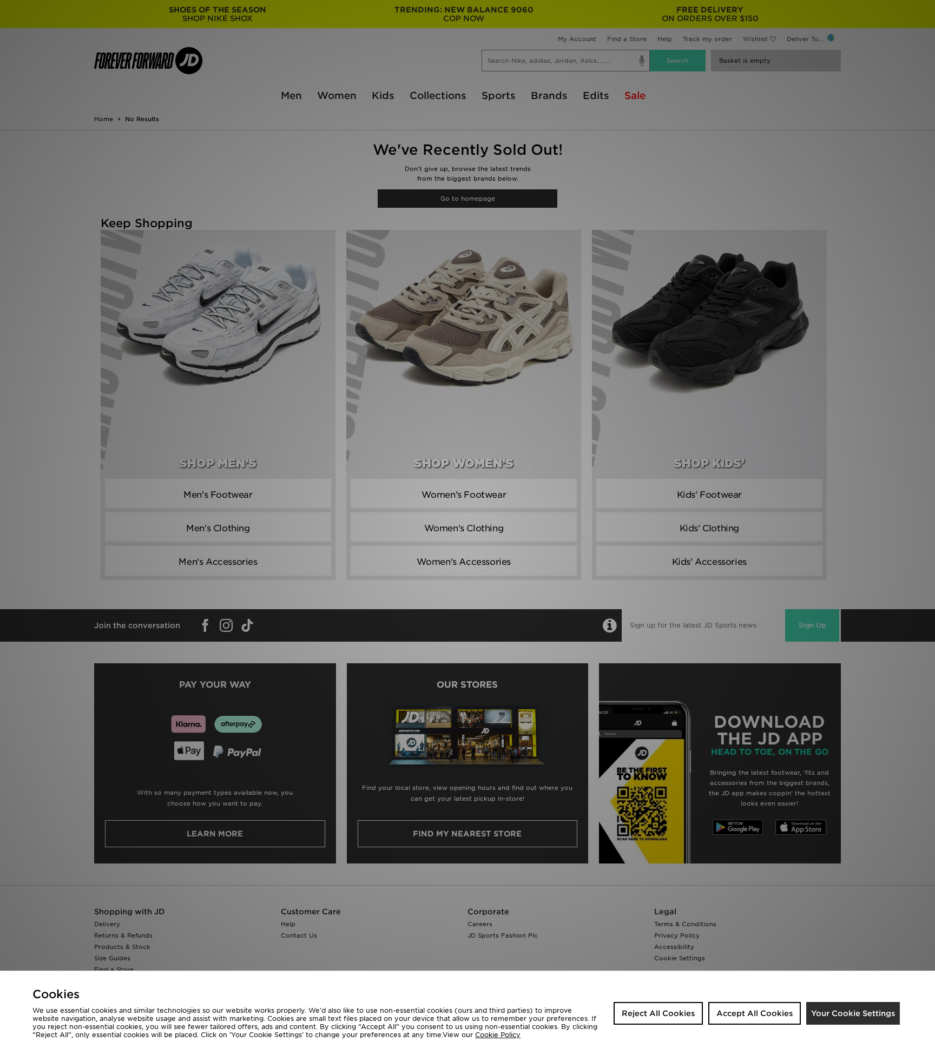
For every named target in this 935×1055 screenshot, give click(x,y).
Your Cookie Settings (853, 1013)
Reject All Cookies (658, 1013)
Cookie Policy (498, 1035)
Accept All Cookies (754, 1013)
